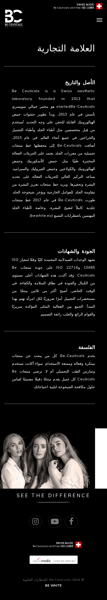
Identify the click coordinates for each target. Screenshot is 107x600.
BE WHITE (53, 585)
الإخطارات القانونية (35, 580)
